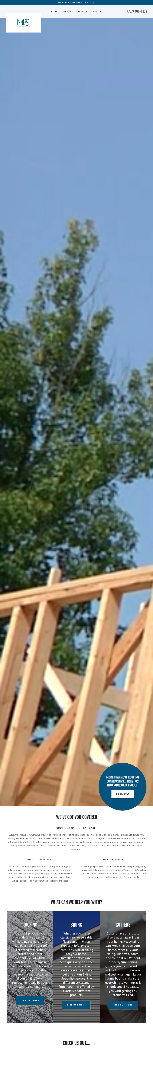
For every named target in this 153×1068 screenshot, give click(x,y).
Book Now (122, 793)
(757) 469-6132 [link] (137, 11)
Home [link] (54, 11)
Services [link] (67, 11)
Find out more (30, 1000)
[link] (23, 10)
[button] (83, 11)
